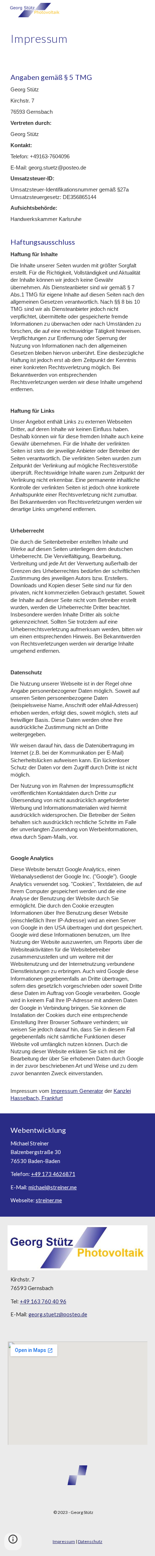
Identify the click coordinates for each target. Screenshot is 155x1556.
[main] (78, 38)
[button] (13, 1541)
